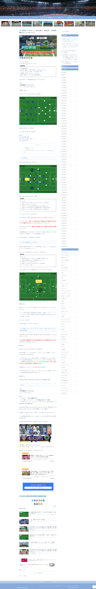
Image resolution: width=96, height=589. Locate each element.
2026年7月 (64, 74)
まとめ (24, 152)
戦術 (63, 329)
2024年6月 (64, 138)
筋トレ (64, 265)
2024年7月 (64, 136)
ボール (64, 306)
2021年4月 (64, 236)
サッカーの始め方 (66, 260)
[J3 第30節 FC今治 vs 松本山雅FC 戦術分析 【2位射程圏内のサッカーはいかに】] (25, 58)
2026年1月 (64, 90)
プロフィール (65, 288)
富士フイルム (65, 311)
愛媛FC (64, 349)
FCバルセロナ (65, 375)
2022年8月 (64, 195)
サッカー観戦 (65, 252)
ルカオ (23, 140)
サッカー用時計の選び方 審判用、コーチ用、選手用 (70, 51)
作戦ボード (65, 336)
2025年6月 (64, 108)
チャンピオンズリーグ (67, 290)
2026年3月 (64, 85)
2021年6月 (64, 230)
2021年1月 (64, 243)
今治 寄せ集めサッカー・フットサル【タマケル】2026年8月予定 (70, 62)
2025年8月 (64, 103)
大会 (63, 324)
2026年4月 (64, 82)
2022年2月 (64, 210)
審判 (63, 316)
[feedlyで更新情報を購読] (39, 504)
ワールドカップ (65, 390)
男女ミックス (65, 285)
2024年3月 (64, 146)
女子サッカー (65, 275)
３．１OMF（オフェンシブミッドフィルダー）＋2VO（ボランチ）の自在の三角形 (38, 150)
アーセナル (65, 354)
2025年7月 (64, 105)
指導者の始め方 (65, 380)
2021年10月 (65, 220)
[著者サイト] (35, 504)
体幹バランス (65, 257)
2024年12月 (65, 123)
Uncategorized (65, 267)
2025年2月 (64, 118)
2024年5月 (64, 141)
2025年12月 (65, 92)
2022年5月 (64, 202)
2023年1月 (64, 182)
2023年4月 (64, 174)
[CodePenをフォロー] (37, 504)
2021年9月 (64, 223)
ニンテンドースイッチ (67, 293)
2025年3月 (64, 115)
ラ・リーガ (65, 331)
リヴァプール (65, 365)
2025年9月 (64, 100)
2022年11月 (65, 187)
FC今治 (64, 357)
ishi (46, 491)
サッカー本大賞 (65, 255)
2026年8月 (64, 72)
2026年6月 (64, 77)
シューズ (64, 313)
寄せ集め (64, 339)
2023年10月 (65, 159)
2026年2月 (64, 87)
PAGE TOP (48, 582)
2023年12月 (65, 154)
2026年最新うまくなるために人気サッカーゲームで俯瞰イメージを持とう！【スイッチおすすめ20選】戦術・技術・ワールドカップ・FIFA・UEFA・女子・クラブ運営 (70, 57)
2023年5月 (64, 172)
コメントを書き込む (38, 573)
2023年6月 (64, 169)
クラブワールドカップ (67, 321)
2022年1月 (64, 213)
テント (64, 326)
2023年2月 (64, 179)
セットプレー (65, 377)
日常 (63, 301)
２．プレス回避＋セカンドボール (29, 148)
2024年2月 (64, 149)
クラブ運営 (65, 370)
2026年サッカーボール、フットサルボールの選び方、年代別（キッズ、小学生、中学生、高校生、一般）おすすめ (70, 40)
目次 (37, 145)
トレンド (64, 262)
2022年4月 (64, 205)
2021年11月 (65, 218)
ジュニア (64, 385)
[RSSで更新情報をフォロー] (41, 504)
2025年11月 (65, 95)
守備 (63, 344)
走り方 (64, 362)
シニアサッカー (65, 352)
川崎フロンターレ (66, 372)
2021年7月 (64, 228)
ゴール (64, 347)
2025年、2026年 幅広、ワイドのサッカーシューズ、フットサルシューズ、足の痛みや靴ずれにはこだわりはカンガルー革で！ (70, 46)
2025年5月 (64, 110)
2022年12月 (65, 184)
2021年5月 (64, 233)
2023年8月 (64, 164)
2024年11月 (65, 126)
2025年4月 (64, 113)
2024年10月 (65, 128)
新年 (63, 303)
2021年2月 (64, 241)
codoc (52, 491)
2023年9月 (64, 161)
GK (63, 272)
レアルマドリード (66, 382)
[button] (77, 31)
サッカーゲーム (65, 283)
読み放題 (64, 393)
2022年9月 (64, 192)
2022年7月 (64, 197)
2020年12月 (65, 246)
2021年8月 (64, 225)
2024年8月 (64, 133)
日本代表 (64, 280)
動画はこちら (22, 303)
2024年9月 (64, 131)
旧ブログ (64, 308)
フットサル (65, 270)
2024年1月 (64, 151)
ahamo (64, 367)
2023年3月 (64, 177)
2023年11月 (65, 156)
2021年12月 (65, 215)
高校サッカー (65, 298)
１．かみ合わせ (26, 147)
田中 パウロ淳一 (25, 138)
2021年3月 (64, 238)
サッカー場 (65, 334)
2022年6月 (64, 200)
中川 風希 (24, 137)
